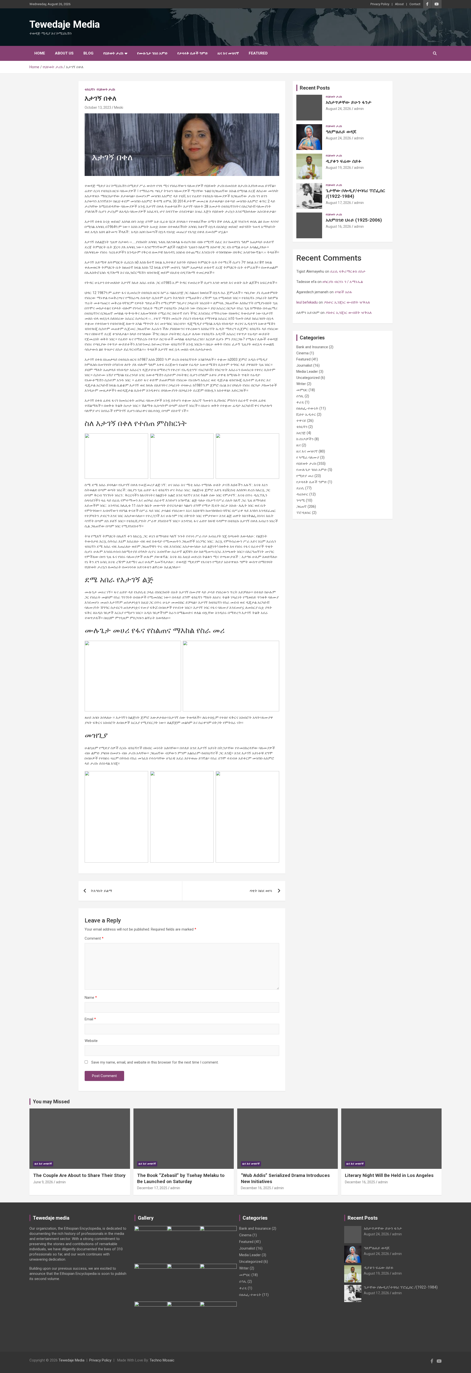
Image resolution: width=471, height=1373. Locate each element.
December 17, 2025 (152, 1188)
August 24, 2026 (338, 109)
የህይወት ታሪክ (113, 53)
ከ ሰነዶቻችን (305, 439)
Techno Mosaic (162, 1360)
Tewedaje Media (64, 24)
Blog (88, 53)
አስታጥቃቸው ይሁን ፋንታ (348, 102)
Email (90, 1019)
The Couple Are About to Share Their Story (79, 1175)
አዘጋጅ (301, 433)
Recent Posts (315, 88)
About (399, 4)
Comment (94, 938)
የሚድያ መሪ (305, 476)
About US (64, 53)
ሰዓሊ (300, 396)
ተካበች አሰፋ (343, 292)
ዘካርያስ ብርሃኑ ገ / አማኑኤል (344, 282)
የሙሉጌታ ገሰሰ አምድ (152, 53)
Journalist (304, 365)
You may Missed (51, 1102)
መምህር (302, 390)
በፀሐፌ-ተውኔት (307, 408)
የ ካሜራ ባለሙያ (307, 457)
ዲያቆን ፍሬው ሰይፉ (343, 161)
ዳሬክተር (302, 494)
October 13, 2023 (98, 107)
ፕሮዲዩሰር (303, 512)
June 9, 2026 (43, 1182)
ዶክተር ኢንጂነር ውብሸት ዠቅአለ (347, 302)
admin (359, 109)
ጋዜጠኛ (301, 506)
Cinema (302, 353)
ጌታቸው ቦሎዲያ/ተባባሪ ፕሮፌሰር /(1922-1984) (355, 193)
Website (91, 1041)
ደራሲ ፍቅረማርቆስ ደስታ (348, 271)
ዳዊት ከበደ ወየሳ (261, 891)
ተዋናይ (301, 420)
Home (39, 53)
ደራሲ (300, 488)
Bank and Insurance (312, 347)
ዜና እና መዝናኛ (228, 53)
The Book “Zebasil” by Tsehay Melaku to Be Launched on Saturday (180, 1178)
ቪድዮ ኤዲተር (306, 414)
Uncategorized (308, 377)
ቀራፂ (300, 402)
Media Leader (307, 371)
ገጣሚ (300, 500)
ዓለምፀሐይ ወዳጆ (341, 131)
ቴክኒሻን (90, 89)
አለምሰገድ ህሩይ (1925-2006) (354, 220)
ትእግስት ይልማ (101, 891)
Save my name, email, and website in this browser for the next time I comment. (155, 1062)
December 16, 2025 (256, 1188)
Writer (301, 384)
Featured (258, 53)
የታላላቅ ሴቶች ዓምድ (192, 53)
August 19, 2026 (338, 168)
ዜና (298, 445)
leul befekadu (307, 302)
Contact (414, 4)
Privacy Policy (379, 4)
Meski (118, 107)
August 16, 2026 (338, 226)
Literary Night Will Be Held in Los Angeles (389, 1175)
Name (91, 997)
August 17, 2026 (338, 203)
